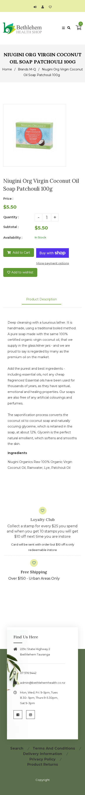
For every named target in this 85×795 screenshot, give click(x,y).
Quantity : (11, 217)
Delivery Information (42, 754)
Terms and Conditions (54, 748)
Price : (8, 199)
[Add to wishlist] (50, 7)
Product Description (41, 299)
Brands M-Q (27, 69)
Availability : (12, 237)
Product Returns (42, 764)
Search (16, 748)
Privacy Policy (42, 759)
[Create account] (43, 7)
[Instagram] (30, 714)
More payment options (52, 263)
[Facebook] (18, 714)
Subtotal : (11, 227)
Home (7, 69)
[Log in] (36, 7)
